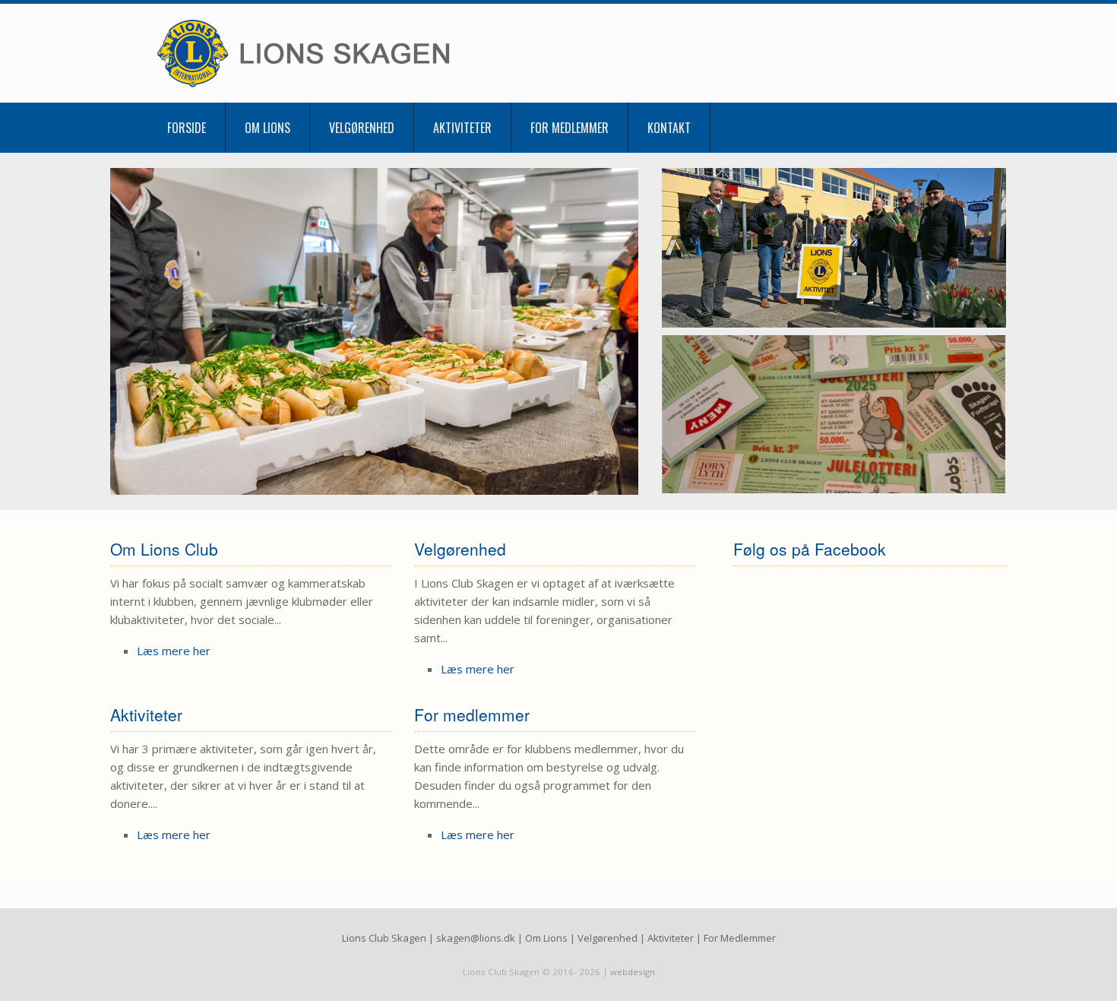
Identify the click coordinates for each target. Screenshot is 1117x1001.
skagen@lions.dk (475, 938)
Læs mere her (173, 650)
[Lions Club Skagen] (338, 53)
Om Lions (267, 128)
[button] (946, 128)
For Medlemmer (740, 938)
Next (630, 331)
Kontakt (669, 128)
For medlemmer (569, 128)
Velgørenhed (361, 128)
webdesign (632, 971)
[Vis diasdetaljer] (374, 331)
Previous (118, 331)
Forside (186, 128)
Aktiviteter (462, 128)
